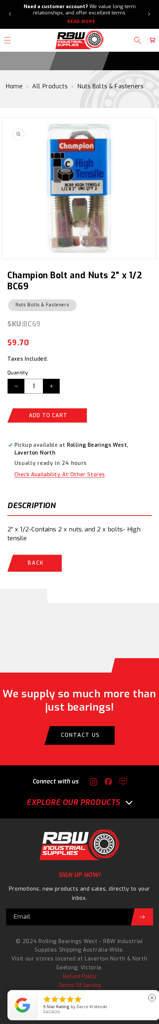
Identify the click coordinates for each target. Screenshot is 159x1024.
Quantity (17, 373)
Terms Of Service (79, 985)
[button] (137, 40)
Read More (81, 21)
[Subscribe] (142, 917)
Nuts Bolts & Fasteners (110, 86)
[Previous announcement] (10, 14)
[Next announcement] (149, 14)
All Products (50, 86)
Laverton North (105, 958)
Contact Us (80, 735)
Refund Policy (79, 976)
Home (14, 86)
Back (36, 563)
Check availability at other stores (59, 474)
